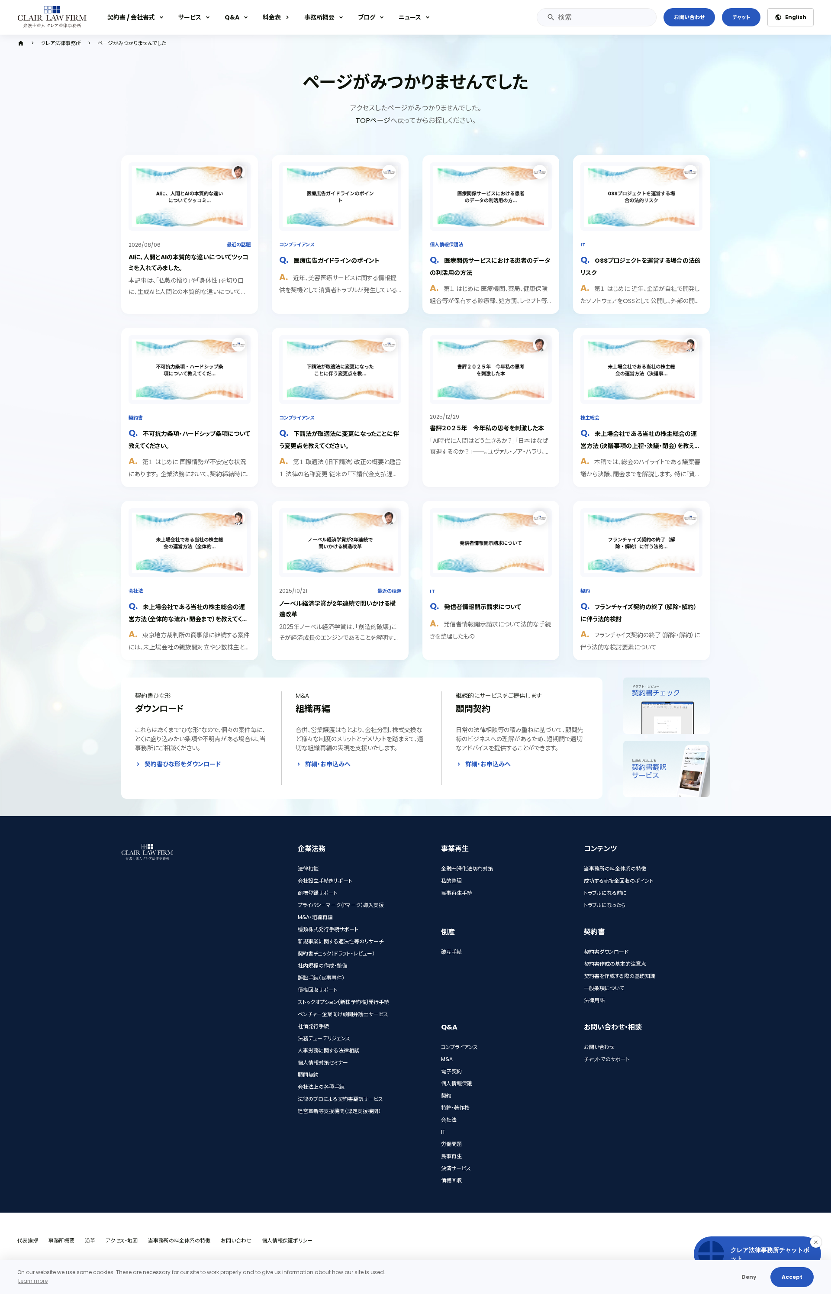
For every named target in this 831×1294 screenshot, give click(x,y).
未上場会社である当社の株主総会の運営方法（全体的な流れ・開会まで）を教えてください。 (188, 618)
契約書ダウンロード (606, 951)
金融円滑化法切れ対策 (467, 868)
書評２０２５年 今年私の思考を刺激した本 (487, 428)
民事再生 (451, 1156)
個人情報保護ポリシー (287, 1240)
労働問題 (451, 1144)
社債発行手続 (313, 1026)
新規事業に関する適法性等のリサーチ (340, 941)
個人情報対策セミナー (323, 1062)
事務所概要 (319, 17)
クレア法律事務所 (61, 43)
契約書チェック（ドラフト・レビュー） (336, 953)
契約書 (136, 417)
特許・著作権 (455, 1107)
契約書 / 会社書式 (131, 17)
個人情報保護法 (446, 244)
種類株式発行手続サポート (328, 929)
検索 (550, 17)
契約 (585, 590)
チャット (741, 17)
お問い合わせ (689, 17)
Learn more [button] (33, 1280)
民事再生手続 (456, 893)
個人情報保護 (456, 1083)
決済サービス (456, 1168)
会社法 (136, 590)
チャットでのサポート (607, 1059)
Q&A (232, 17)
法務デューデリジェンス (324, 1038)
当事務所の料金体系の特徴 (615, 868)
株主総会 (589, 417)
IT (583, 244)
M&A (447, 1059)
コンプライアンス (296, 244)
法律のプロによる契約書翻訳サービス (340, 1099)
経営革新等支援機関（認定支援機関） (339, 1111)
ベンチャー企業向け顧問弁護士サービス (343, 1014)
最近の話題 (239, 244)
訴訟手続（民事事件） (321, 977)
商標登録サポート (318, 893)
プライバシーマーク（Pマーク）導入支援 (341, 905)
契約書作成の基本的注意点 (615, 964)
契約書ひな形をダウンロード (183, 764)
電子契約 (451, 1071)
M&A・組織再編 (315, 917)
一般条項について (604, 988)
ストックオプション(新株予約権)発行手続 (343, 1002)
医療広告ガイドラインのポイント (336, 260)
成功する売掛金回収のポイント (619, 880)
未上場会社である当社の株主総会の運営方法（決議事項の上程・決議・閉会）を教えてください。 (639, 445)
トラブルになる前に (605, 893)
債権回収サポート (318, 990)
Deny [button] (749, 1277)
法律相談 (308, 868)
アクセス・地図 (122, 1240)
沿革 (90, 1240)
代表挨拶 (27, 1240)
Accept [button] (792, 1277)
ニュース (410, 17)
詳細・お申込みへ (328, 764)
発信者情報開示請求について (482, 607)
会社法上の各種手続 (321, 1087)
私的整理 (451, 880)
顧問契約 (308, 1074)
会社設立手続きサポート (325, 880)
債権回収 (451, 1180)
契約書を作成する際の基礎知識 (619, 976)
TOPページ (373, 121)
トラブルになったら (604, 905)
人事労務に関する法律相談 (328, 1050)
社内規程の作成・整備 (322, 965)
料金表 (272, 17)
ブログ (366, 17)
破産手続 (451, 951)
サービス (189, 17)
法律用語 (594, 1000)
